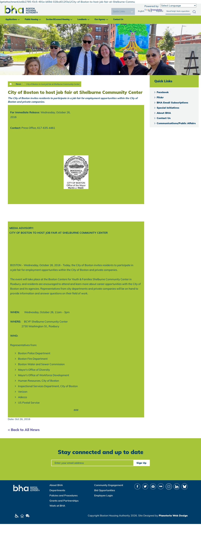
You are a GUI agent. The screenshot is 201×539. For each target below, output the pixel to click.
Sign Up (141, 462)
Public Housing (31, 19)
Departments (57, 490)
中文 (150, 11)
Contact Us (118, 19)
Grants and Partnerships (64, 500)
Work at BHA (57, 505)
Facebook (163, 92)
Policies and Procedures (63, 495)
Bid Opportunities (104, 490)
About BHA (164, 112)
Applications (11, 19)
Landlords (82, 19)
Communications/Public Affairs (176, 123)
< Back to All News (24, 430)
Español (159, 11)
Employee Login (103, 495)
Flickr (160, 97)
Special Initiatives (168, 107)
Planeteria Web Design (173, 515)
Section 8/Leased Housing (58, 19)
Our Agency (100, 19)
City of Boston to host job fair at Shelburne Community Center (53, 84)
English (141, 11)
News (18, 84)
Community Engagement (108, 485)
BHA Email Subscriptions (172, 102)
